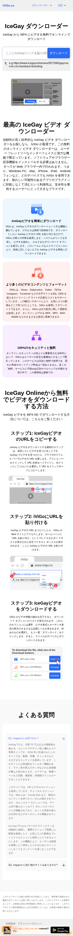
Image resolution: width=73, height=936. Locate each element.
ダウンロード (58, 53)
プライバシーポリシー (30, 923)
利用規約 (31, 904)
